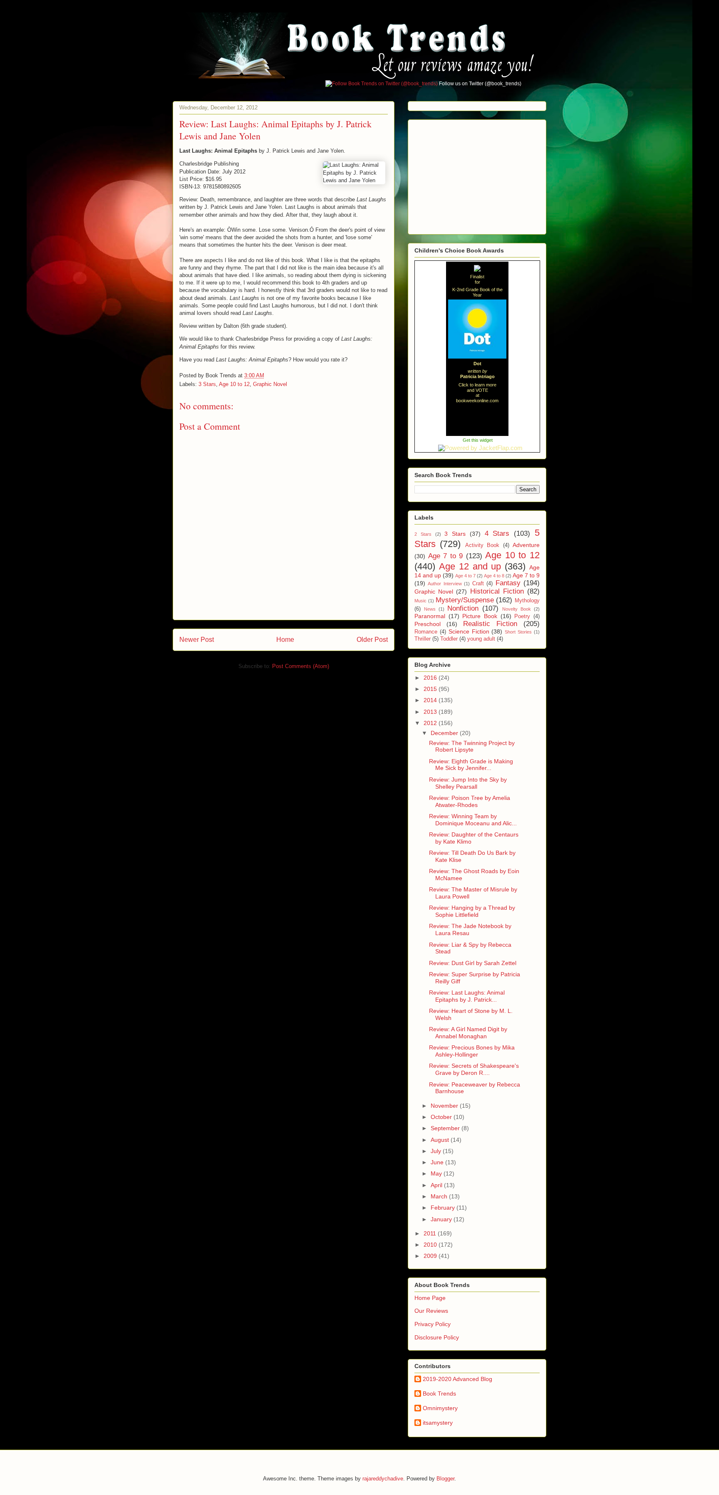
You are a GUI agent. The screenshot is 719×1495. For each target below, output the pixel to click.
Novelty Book (516, 608)
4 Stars (497, 533)
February (443, 1207)
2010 (431, 1244)
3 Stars (207, 384)
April (437, 1185)
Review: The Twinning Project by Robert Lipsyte (472, 746)
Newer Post (196, 639)
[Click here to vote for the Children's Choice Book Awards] (477, 269)
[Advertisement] (476, 175)
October (442, 1117)
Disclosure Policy (436, 1337)
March (440, 1196)
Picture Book (479, 616)
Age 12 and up (470, 566)
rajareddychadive (382, 1478)
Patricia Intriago (477, 376)
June (438, 1162)
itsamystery (438, 1422)
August (441, 1139)
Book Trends (439, 1393)
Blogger (445, 1478)
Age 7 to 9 (445, 556)
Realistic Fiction (490, 624)
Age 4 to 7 (465, 575)
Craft (478, 584)
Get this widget (478, 440)
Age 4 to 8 (494, 575)
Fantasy (508, 583)
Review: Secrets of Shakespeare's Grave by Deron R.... (474, 1069)
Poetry (522, 616)
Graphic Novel (270, 384)
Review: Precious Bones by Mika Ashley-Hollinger (472, 1051)
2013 (431, 711)
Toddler (449, 639)
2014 (431, 700)
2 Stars (422, 534)
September (446, 1128)
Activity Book (482, 545)
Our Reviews (431, 1310)
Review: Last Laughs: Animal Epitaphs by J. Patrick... (467, 996)
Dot (477, 363)
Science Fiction (469, 631)
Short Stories (518, 631)
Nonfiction (463, 608)
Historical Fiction (497, 591)
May (437, 1173)
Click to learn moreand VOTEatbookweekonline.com (477, 392)
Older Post (372, 639)
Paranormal (429, 616)
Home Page (430, 1298)
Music (420, 600)
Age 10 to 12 (234, 384)
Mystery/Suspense (465, 600)
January (442, 1219)
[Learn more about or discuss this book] (477, 358)
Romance (425, 632)
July (437, 1151)
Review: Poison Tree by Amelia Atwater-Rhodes (469, 801)
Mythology (527, 601)
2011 (431, 1233)
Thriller (422, 639)
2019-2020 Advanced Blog (457, 1379)
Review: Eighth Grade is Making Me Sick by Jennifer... (471, 765)
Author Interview (444, 583)
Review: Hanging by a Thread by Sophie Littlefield (472, 911)
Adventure (526, 545)
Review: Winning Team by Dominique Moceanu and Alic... (473, 820)
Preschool (427, 624)
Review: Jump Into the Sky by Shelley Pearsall (468, 783)
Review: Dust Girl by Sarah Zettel (472, 963)
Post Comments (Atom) (300, 666)
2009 (431, 1255)
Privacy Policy (432, 1324)
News (430, 608)
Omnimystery (440, 1408)
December (445, 733)
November (445, 1105)
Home (285, 639)
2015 (431, 689)
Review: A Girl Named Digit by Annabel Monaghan (468, 1033)
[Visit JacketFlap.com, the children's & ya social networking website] (477, 448)
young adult (481, 639)
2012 (431, 723)
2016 (431, 677)
